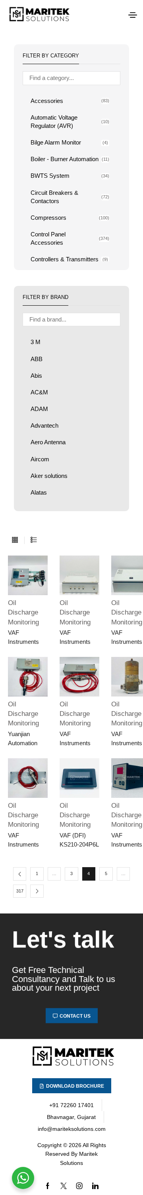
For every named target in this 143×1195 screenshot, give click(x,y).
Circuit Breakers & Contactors (70, 197)
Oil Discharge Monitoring (23, 612)
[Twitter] (63, 1186)
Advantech (44, 425)
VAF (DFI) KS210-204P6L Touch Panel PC (79, 841)
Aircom (40, 459)
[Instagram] (79, 1186)
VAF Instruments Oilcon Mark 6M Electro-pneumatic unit (27, 638)
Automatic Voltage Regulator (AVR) (70, 121)
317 (19, 891)
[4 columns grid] (15, 540)
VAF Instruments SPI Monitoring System (79, 638)
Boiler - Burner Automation (70, 159)
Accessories (70, 101)
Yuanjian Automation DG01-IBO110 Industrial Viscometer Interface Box (26, 739)
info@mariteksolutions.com (72, 1129)
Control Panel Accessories (70, 238)
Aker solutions (49, 476)
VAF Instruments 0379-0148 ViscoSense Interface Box (77, 739)
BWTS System (70, 176)
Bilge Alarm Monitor (69, 142)
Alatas (39, 492)
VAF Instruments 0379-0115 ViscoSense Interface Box (25, 841)
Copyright (49, 1145)
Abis (36, 376)
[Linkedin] (95, 1186)
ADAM (39, 409)
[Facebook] (47, 1186)
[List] (34, 540)
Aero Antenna (48, 442)
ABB (37, 359)
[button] (132, 15)
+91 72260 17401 (71, 1105)
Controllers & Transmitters (69, 259)
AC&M (39, 392)
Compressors (70, 218)
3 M (36, 342)
